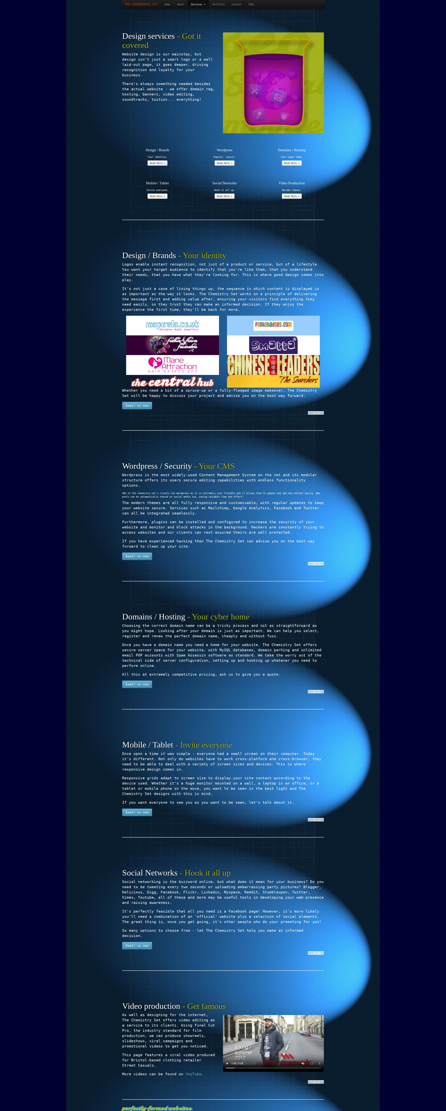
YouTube (193, 1074)
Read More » (157, 163)
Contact (236, 4)
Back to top (316, 413)
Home (167, 4)
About (180, 4)
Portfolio (218, 4)
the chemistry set (141, 3)
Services (197, 4)
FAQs (251, 4)
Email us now (137, 405)
